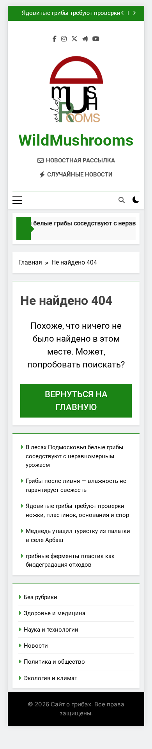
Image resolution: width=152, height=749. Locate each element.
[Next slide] (134, 13)
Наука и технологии (51, 629)
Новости (36, 645)
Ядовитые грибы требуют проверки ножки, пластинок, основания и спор (68, 13)
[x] (74, 39)
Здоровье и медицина (54, 613)
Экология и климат (50, 678)
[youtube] (96, 39)
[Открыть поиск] (121, 200)
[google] (85, 39)
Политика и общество (54, 661)
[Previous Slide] (122, 13)
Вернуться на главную (76, 400)
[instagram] (64, 39)
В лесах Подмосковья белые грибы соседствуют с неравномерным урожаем (75, 456)
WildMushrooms (76, 140)
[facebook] (54, 39)
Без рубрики (40, 597)
